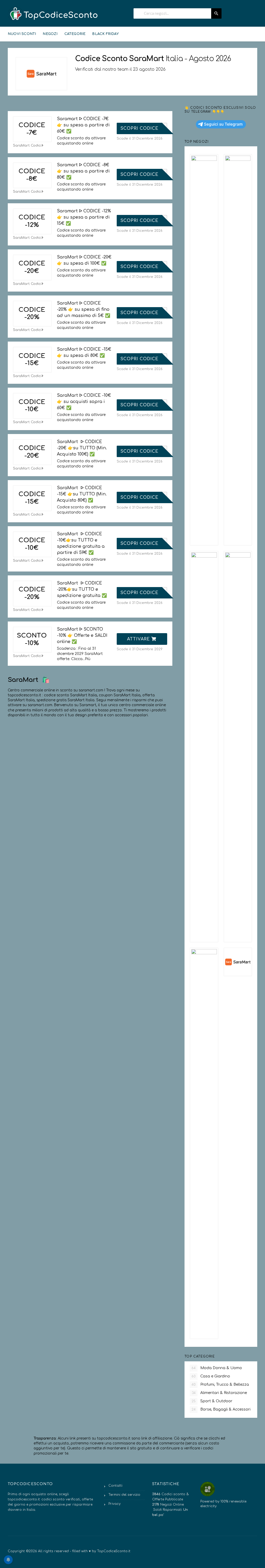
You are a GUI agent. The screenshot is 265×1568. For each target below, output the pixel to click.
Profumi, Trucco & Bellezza (220, 1384)
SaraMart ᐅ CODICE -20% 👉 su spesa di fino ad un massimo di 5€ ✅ (83, 309)
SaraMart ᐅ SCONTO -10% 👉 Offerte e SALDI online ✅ (82, 635)
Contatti (115, 1485)
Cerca (216, 13)
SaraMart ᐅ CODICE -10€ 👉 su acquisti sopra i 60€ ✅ (84, 401)
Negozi (50, 34)
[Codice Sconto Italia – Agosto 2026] (53, 14)
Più (87, 659)
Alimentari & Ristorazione (219, 1393)
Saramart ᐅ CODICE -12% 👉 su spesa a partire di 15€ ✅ (84, 217)
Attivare (139, 639)
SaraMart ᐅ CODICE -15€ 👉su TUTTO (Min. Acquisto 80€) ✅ (82, 494)
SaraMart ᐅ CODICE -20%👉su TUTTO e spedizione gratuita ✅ (82, 589)
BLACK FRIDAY (105, 34)
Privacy (114, 1504)
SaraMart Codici (27, 145)
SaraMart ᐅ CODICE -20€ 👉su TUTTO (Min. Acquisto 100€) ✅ (82, 448)
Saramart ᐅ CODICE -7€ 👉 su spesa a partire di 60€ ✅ (83, 125)
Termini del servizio (124, 1495)
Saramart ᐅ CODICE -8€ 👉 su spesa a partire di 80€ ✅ (83, 171)
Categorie (75, 34)
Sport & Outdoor (212, 1401)
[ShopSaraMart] (41, 73)
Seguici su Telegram (223, 124)
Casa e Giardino (211, 1376)
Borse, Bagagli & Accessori (221, 1409)
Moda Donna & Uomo (217, 1368)
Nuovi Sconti (22, 34)
